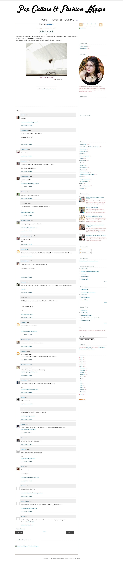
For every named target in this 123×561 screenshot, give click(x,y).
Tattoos (82, 183)
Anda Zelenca (84, 310)
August (82, 376)
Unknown (24, 322)
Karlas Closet (84, 294)
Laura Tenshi (24, 249)
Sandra (23, 485)
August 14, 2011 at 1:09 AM (26, 244)
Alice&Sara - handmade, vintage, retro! (90, 271)
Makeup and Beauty (84, 172)
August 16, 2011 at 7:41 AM (26, 432)
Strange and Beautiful (85, 179)
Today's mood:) (46, 31)
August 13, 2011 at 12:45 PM (26, 125)
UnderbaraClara (84, 289)
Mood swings (45, 89)
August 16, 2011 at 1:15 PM (26, 461)
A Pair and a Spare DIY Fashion (88, 292)
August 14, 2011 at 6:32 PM (26, 292)
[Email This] (46, 93)
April (81, 385)
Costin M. (23, 289)
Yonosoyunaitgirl (25, 339)
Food (81, 163)
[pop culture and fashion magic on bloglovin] (46, 25)
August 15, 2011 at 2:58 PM (26, 346)
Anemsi (23, 397)
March (81, 387)
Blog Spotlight (83, 149)
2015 (81, 357)
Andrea (23, 191)
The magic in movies (85, 186)
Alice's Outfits (83, 144)
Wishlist (82, 188)
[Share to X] (46, 99)
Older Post (70, 532)
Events (81, 158)
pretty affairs (24, 149)
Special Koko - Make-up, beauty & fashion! (90, 318)
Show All (105, 281)
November (82, 370)
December (82, 368)
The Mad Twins (25, 261)
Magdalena (24, 161)
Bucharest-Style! (84, 279)
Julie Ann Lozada (26, 220)
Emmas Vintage (84, 300)
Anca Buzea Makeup (85, 320)
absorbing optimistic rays (27, 314)
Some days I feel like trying (92, 207)
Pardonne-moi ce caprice (86, 315)
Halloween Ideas (84, 167)
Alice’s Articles (83, 46)
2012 (81, 364)
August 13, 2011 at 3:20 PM (26, 156)
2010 (81, 394)
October (82, 372)
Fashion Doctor (84, 268)
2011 (81, 366)
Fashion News (83, 160)
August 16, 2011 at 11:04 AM (26, 444)
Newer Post (19, 532)
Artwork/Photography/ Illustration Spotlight (89, 147)
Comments (83, 252)
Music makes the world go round (87, 174)
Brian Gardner (101, 347)
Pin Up (81, 176)
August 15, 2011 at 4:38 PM (26, 375)
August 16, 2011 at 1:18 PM (26, 480)
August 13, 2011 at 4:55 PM (26, 198)
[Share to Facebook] (46, 102)
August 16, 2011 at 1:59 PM (26, 496)
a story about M (25, 176)
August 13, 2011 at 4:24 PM (26, 171)
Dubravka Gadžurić (26, 364)
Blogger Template (83, 349)
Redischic (24, 449)
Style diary (83, 274)
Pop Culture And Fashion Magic (57, 558)
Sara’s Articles (52, 89)
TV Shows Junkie (84, 181)
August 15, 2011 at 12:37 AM (26, 317)
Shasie (23, 516)
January (82, 391)
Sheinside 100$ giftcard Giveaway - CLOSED (96, 235)
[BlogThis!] (46, 96)
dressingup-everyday (26, 236)
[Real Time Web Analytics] (82, 400)
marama (23, 115)
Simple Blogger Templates (75, 558)
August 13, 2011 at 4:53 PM (26, 186)
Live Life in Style (30, 522)
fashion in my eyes (85, 276)
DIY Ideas (82, 153)
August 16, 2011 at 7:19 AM (26, 419)
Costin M (23, 282)
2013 (81, 362)
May (81, 383)
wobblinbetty (24, 130)
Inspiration (82, 169)
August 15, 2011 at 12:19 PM (26, 334)
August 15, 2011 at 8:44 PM (26, 392)
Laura (23, 466)
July (81, 379)
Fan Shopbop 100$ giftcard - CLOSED (94, 216)
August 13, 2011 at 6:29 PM (26, 231)
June (81, 381)
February (82, 389)
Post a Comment (20, 529)
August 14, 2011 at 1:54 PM (26, 277)
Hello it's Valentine (85, 297)
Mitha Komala (25, 501)
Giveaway (82, 165)
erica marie (24, 380)
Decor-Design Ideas (84, 156)
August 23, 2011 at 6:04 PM (26, 511)
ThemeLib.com (91, 349)
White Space (89, 347)
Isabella (23, 424)
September (82, 374)
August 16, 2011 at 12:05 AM (26, 404)
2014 (81, 359)
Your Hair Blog (84, 312)
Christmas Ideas (83, 151)
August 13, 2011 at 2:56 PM (26, 144)
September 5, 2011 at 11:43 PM (27, 525)
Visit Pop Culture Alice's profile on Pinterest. (88, 261)
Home (44, 531)
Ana (22, 437)
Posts (82, 249)
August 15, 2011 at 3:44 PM (26, 359)
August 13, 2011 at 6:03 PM (26, 215)
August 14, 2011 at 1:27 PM (26, 256)
